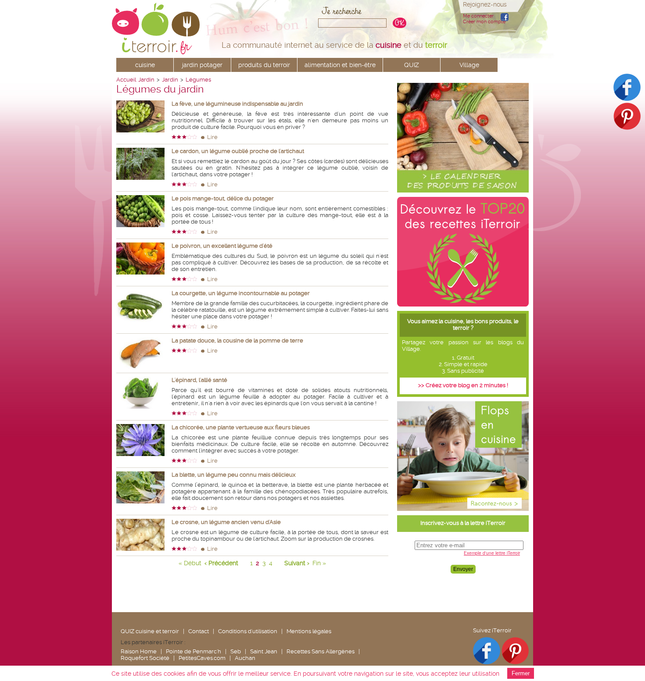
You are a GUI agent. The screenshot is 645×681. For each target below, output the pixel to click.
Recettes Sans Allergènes (321, 651)
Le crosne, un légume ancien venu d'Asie (226, 522)
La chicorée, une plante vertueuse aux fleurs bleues (241, 427)
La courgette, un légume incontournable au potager (241, 293)
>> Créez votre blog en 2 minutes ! (463, 385)
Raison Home (139, 651)
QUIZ (411, 64)
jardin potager (202, 64)
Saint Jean (263, 651)
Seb (235, 651)
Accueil (126, 79)
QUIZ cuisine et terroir (150, 631)
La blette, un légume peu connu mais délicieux (234, 474)
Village (469, 64)
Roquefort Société (145, 658)
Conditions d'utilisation (247, 631)
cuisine (145, 64)
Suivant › (296, 563)
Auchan (245, 658)
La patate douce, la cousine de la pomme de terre (237, 340)
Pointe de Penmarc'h (193, 651)
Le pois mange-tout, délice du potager (223, 198)
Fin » (319, 563)
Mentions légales (309, 631)
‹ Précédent (221, 563)
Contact (198, 631)
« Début (190, 563)
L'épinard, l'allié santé (199, 380)
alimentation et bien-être (340, 64)
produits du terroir (264, 64)
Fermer (521, 673)
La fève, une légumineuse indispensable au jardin (237, 103)
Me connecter (478, 16)
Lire (212, 137)
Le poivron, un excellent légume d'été (222, 245)
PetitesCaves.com (202, 658)
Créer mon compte (484, 22)
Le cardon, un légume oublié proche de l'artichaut (238, 151)
